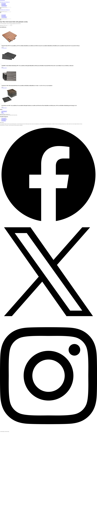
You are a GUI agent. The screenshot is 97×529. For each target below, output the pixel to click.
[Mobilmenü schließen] (0, 13)
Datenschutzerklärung (4, 111)
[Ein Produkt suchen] (1, 1)
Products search (2, 7)
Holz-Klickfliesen (4, 15)
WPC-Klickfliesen (4, 3)
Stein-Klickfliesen (4, 4)
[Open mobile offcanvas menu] (0, 9)
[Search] (0, 8)
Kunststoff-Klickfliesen (4, 5)
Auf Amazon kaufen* (4, 107)
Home (2, 112)
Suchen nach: (1, 25)
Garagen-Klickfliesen (4, 17)
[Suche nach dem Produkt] (11, 25)
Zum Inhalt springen (2, 0)
